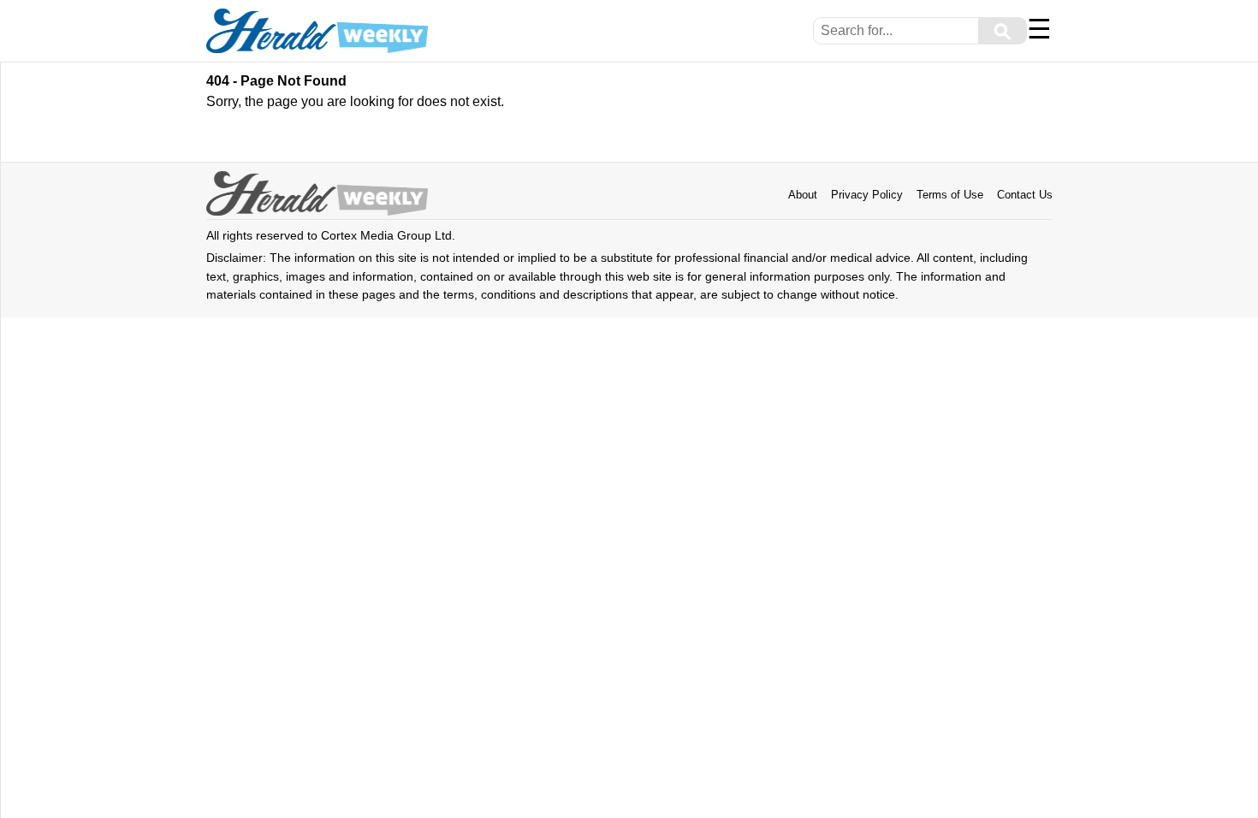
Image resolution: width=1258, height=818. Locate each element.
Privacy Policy (867, 194)
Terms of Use (950, 194)
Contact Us (1025, 194)
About (802, 194)
